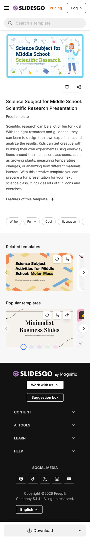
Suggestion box (45, 397)
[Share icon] (79, 87)
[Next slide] (83, 272)
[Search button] (10, 23)
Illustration (69, 221)
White (14, 221)
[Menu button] (6, 8)
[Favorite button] (67, 87)
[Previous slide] (6, 272)
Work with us (42, 385)
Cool (49, 221)
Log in (76, 8)
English (26, 509)
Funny (31, 221)
